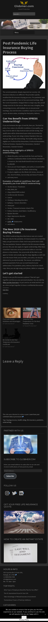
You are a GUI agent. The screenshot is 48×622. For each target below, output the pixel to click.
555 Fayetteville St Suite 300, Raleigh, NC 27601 (13, 573)
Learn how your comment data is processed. (21, 415)
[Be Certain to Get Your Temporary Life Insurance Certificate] (12, 334)
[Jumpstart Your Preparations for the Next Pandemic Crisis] (32, 313)
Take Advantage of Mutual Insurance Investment (20, 597)
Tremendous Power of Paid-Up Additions (17, 600)
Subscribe (10, 476)
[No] (45, 614)
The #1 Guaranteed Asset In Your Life (16, 593)
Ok (24, 618)
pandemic (40, 420)
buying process (12, 420)
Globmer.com (24, 6)
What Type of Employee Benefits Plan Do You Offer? (21, 590)
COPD (9, 222)
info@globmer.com (9, 579)
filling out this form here (11, 282)
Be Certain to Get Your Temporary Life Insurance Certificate (11, 342)
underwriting (7, 422)
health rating (22, 420)
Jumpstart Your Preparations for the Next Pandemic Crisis (31, 321)
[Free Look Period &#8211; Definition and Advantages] (12, 313)
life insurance (31, 420)
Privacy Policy (24, 620)
